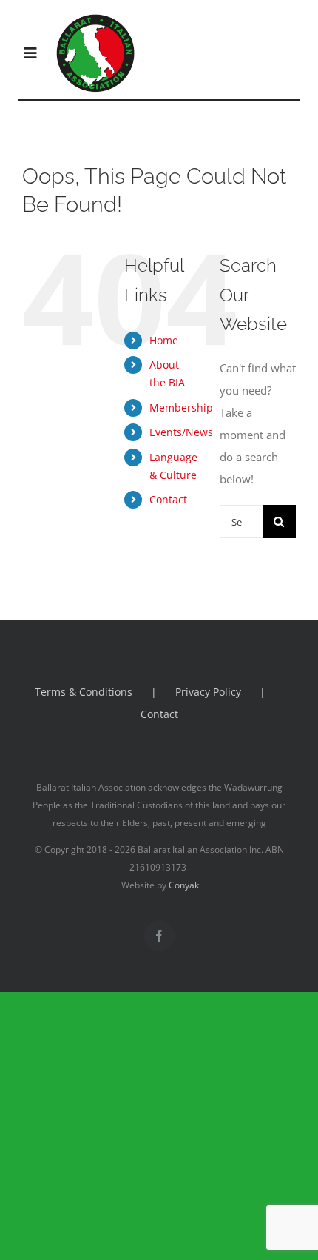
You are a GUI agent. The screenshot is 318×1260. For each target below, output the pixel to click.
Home (163, 340)
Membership (181, 408)
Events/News (181, 432)
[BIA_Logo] (95, 18)
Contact (168, 499)
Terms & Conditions (83, 692)
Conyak (184, 885)
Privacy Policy (208, 692)
